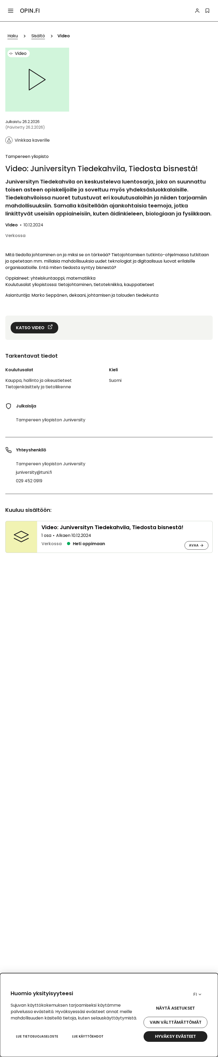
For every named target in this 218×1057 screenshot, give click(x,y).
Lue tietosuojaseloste (37, 1036)
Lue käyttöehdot (87, 1036)
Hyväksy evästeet (175, 1036)
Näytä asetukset (175, 1008)
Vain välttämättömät (176, 1022)
